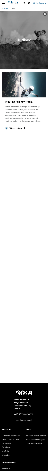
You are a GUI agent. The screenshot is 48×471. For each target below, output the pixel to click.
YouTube (5, 451)
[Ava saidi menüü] (5, 3)
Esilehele (5, 8)
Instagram (6, 443)
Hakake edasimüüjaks (35, 439)
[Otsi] (24, 3)
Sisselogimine (40, 3)
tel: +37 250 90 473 (10, 439)
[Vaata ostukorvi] (29, 3)
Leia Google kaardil (24, 420)
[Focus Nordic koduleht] (13, 3)
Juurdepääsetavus (34, 443)
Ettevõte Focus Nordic (36, 435)
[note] (45, 14)
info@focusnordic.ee (11, 435)
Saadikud (6, 468)
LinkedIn (5, 455)
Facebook (6, 447)
